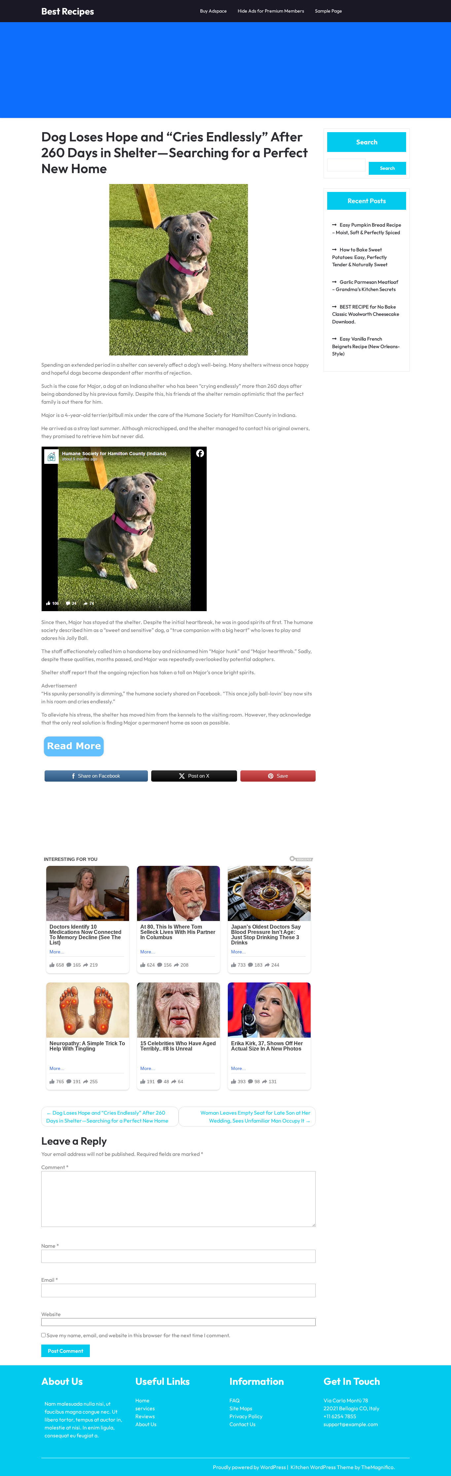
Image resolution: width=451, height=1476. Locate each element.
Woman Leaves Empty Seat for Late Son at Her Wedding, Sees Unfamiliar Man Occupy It (255, 1116)
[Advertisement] (225, 71)
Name (50, 1245)
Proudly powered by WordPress (250, 1467)
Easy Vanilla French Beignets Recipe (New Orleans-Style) (366, 346)
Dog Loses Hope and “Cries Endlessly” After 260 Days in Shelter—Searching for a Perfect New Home (107, 1116)
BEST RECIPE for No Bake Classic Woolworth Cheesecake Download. (365, 314)
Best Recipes (67, 11)
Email (49, 1279)
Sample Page (328, 11)
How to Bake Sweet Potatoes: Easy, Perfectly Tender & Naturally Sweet (360, 257)
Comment (55, 1167)
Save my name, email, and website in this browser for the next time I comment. (138, 1335)
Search (366, 142)
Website (51, 1314)
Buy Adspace (213, 11)
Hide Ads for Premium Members (271, 11)
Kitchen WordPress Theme (323, 1467)
